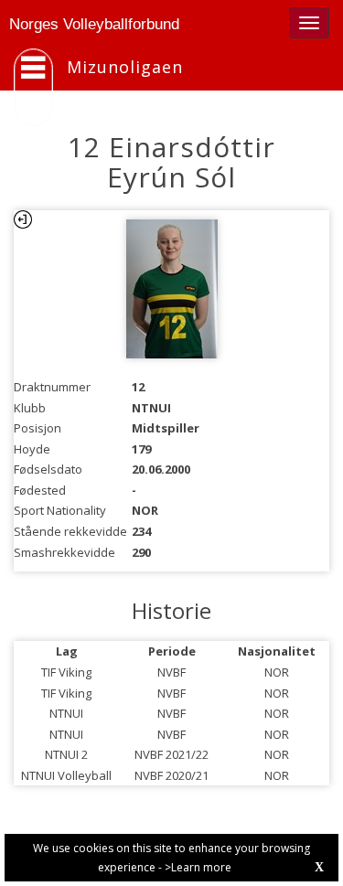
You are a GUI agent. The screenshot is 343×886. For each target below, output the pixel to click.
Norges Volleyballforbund (94, 24)
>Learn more (198, 867)
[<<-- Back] (23, 219)
